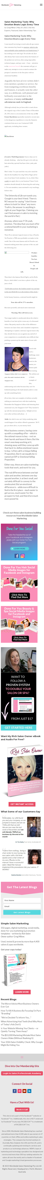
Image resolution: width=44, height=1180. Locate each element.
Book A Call (22, 1109)
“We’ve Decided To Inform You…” (16, 1017)
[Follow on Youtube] (24, 1091)
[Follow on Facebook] (15, 1091)
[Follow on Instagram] (20, 1091)
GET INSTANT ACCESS (22, 804)
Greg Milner (11, 27)
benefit (14, 66)
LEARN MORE (22, 992)
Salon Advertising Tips (27, 30)
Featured (14, 30)
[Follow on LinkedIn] (29, 1091)
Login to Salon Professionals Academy (22, 1073)
